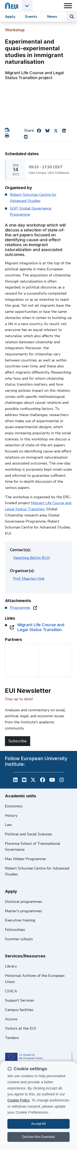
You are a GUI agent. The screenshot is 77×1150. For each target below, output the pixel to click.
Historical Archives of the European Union (34, 978)
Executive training (20, 920)
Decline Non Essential (38, 1137)
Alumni (11, 1019)
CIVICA (11, 991)
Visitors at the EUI (20, 1028)
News (52, 16)
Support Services (19, 1000)
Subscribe (17, 741)
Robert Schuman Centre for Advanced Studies (37, 871)
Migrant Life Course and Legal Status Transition (40, 627)
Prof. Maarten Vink (28, 578)
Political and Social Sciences (28, 834)
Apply (10, 16)
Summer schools (19, 939)
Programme (20, 607)
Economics (13, 806)
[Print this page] (8, 136)
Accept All (38, 1123)
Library (11, 966)
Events (31, 16)
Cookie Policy (18, 1100)
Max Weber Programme (25, 858)
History (11, 815)
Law (8, 824)
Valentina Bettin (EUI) (31, 557)
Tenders (12, 1037)
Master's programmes (23, 911)
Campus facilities (19, 1009)
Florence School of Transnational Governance (32, 846)
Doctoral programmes (23, 901)
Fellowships (15, 929)
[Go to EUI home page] (11, 5)
